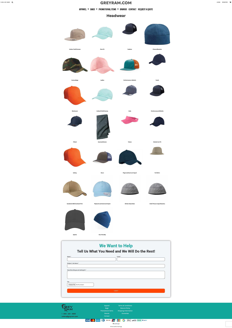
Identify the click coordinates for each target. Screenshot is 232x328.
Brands (106, 313)
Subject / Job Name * (73, 263)
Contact (106, 316)
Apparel (106, 305)
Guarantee (125, 313)
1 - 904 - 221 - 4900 (69, 314)
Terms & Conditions (125, 305)
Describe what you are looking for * (76, 270)
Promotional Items (107, 311)
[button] (12, 2)
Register (225, 2)
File (68, 281)
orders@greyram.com (70, 316)
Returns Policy (125, 308)
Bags (106, 308)
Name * (69, 256)
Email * (119, 256)
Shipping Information (125, 311)
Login (218, 2)
